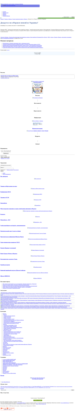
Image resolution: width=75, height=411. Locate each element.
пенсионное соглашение (66, 37)
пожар (35, 387)
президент (37, 387)
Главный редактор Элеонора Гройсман (10, 365)
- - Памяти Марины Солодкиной (9, 328)
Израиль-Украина (27, 386)
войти (4, 173)
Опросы (4, 353)
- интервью (5, 342)
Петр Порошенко (46, 386)
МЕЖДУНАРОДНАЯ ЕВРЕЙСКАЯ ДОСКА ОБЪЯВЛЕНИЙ (15, 363)
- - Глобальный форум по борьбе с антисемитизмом (13, 338)
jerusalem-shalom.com (5, 77)
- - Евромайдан (6, 334)
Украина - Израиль (8, 19)
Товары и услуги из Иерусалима (9, 373)
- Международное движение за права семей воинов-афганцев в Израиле (17, 344)
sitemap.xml (43, 403)
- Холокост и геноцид (7, 339)
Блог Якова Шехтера (6, 381)
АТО (1, 386)
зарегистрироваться (7, 174)
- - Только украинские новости (9, 315)
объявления (5, 349)
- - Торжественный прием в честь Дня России (12, 331)
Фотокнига (5, 366)
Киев (33, 386)
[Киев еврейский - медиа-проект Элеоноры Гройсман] (12, 4)
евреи (19, 387)
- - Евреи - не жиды (7, 317)
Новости (25, 19)
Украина (4, 13)
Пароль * (2, 167)
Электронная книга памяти (8, 352)
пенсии (52, 37)
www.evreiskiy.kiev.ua (21, 402)
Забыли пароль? (10, 169)
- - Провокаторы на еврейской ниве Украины (12, 322)
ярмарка (49, 387)
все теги (2, 388)
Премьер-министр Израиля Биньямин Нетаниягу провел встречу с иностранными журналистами (22, 45)
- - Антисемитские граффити (8, 321)
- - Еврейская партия (7, 316)
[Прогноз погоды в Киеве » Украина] (37, 120)
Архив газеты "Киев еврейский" (9, 362)
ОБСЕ (49, 37)
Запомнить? (2, 169)
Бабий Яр (5, 346)
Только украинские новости (17, 19)
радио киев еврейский (10, 5)
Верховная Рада (40, 37)
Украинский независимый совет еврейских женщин (19, 37)
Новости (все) (5, 12)
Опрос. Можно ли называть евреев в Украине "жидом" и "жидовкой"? (17, 287)
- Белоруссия (5, 343)
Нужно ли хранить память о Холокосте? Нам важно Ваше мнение (16, 284)
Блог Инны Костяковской (37, 378)
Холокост (70, 386)
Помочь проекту (6, 371)
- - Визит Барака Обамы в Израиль (10, 326)
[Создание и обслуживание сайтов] (7, 409)
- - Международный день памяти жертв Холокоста (13, 341)
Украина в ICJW (6, 351)
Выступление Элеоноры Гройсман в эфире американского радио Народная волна (50, 306)
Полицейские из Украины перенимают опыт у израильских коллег (16, 43)
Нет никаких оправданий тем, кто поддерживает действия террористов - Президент (20, 283)
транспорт (47, 387)
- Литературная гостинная (8, 345)
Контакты (5, 369)
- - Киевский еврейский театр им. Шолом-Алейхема (13, 320)
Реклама (4, 370)
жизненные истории (7, 347)
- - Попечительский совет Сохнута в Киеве (11, 332)
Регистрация (16, 169)
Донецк (20, 386)
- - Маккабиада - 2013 (7, 329)
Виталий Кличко (16, 386)
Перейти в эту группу (5, 158)
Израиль (4, 14)
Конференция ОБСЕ (7, 354)
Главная (4, 11)
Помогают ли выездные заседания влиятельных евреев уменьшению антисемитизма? (20, 286)
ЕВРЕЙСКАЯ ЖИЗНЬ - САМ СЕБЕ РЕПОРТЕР (12, 364)
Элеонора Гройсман (4, 37)
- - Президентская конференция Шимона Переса (12, 327)
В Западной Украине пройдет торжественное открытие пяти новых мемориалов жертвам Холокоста (23, 47)
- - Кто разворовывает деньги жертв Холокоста (12, 340)
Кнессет (45, 37)
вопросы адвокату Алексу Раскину (40, 130)
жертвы (21, 387)
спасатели (44, 387)
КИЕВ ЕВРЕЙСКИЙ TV (8, 361)
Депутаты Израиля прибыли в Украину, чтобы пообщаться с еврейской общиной (50, 302)
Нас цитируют (6, 372)
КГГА (31, 386)
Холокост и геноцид (2, 387)
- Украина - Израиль (7, 330)
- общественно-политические (9, 336)
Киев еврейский (33, 37)
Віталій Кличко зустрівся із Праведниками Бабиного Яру (12, 292)
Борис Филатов (5, 386)
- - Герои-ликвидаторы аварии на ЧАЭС (11, 323)
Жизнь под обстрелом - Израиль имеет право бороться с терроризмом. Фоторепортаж (53, 305)
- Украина (5, 314)
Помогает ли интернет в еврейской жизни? (11, 288)
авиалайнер (13, 387)
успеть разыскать (6, 348)
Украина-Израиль (6, 15)
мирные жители (25, 387)
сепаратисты (41, 387)
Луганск (42, 386)
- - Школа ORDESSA (7, 335)
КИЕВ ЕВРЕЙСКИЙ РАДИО (9, 360)
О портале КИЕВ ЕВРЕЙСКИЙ (9, 359)
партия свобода (31, 387)
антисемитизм (16, 387)
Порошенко (52, 386)
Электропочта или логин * (5, 165)
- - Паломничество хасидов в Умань (10, 333)
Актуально (5, 350)
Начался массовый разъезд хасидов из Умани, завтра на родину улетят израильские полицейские (22, 46)
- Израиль (5, 324)
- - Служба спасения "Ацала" (8, 318)
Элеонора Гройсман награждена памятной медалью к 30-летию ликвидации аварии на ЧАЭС (21, 44)
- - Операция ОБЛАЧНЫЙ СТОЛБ (10, 325)
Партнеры (5, 367)
